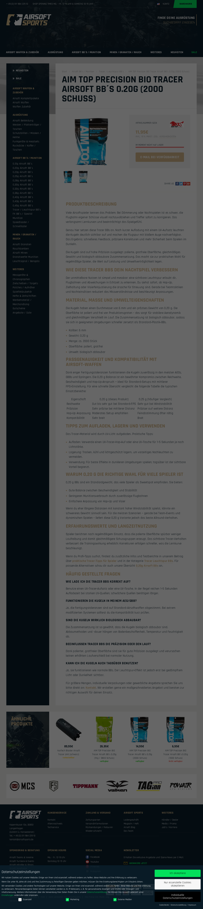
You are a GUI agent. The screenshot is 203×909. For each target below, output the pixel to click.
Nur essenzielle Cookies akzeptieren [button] (177, 884)
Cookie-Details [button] (164, 905)
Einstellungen (8, 895)
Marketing (74, 899)
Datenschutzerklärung (97, 892)
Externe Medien (125, 899)
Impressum (192, 905)
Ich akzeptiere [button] (178, 873)
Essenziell (27, 899)
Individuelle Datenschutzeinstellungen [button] (178, 896)
